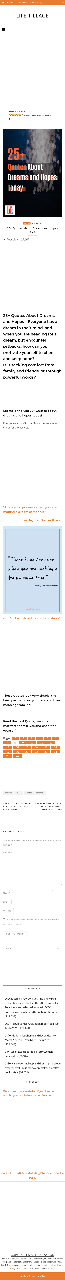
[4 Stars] (17, 115)
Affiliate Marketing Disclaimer (35, 1173)
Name (6, 892)
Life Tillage (32, 16)
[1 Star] (10, 115)
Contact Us (23, 2)
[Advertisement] (32, 66)
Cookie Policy (36, 2)
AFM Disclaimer (9, 2)
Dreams (8, 793)
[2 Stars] (13, 115)
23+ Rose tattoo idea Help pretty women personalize (17, 806)
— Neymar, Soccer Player (43, 520)
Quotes (28, 793)
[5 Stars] (20, 115)
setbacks (40, 793)
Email (6, 901)
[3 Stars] (15, 115)
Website (7, 910)
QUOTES (27, 223)
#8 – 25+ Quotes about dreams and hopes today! (31, 618)
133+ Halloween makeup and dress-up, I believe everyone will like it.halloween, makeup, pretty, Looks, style (33, 1068)
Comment (8, 852)
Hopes (18, 793)
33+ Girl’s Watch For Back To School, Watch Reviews (48, 806)
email (24, 1268)
